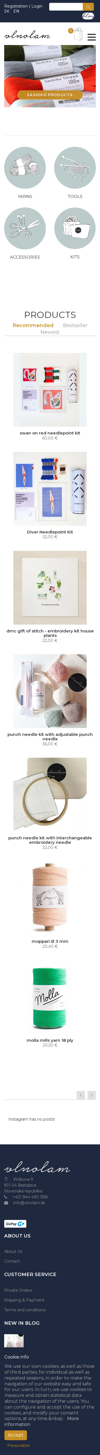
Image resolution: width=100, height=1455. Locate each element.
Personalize (18, 1445)
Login (36, 6)
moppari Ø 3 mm (50, 941)
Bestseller (75, 325)
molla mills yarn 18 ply (50, 1040)
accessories (25, 257)
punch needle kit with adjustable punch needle (50, 737)
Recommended (33, 325)
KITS (75, 256)
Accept (16, 1435)
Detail (52, 722)
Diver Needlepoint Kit (50, 532)
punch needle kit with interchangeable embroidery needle (50, 840)
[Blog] (88, 16)
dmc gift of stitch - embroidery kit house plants (50, 633)
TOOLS (75, 196)
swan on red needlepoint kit (50, 433)
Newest (50, 332)
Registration (16, 6)
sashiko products (50, 94)
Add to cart (51, 421)
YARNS (25, 196)
